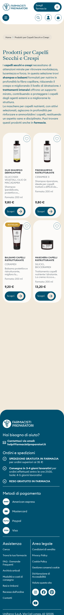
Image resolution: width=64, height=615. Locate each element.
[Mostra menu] (5, 17)
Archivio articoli (11, 570)
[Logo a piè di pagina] (18, 424)
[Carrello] (58, 17)
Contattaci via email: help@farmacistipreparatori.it (26, 442)
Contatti (7, 597)
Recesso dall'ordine (13, 591)
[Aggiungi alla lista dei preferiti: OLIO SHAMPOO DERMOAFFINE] (26, 138)
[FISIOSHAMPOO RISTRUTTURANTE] (47, 150)
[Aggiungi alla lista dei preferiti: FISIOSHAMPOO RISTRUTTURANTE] (57, 138)
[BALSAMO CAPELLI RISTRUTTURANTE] (17, 237)
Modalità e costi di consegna (13, 578)
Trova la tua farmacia (15, 555)
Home (8, 37)
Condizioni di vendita (43, 549)
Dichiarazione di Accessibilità (41, 575)
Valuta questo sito (42, 582)
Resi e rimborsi (10, 585)
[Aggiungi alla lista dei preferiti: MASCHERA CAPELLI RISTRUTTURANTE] (57, 226)
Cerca (6, 549)
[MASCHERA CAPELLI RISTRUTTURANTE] (47, 237)
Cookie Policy (39, 561)
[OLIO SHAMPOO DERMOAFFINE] (17, 150)
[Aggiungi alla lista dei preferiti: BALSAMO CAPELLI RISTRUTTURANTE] (26, 226)
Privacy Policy (39, 555)
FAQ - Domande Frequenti (11, 563)
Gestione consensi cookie (46, 567)
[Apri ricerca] (38, 17)
